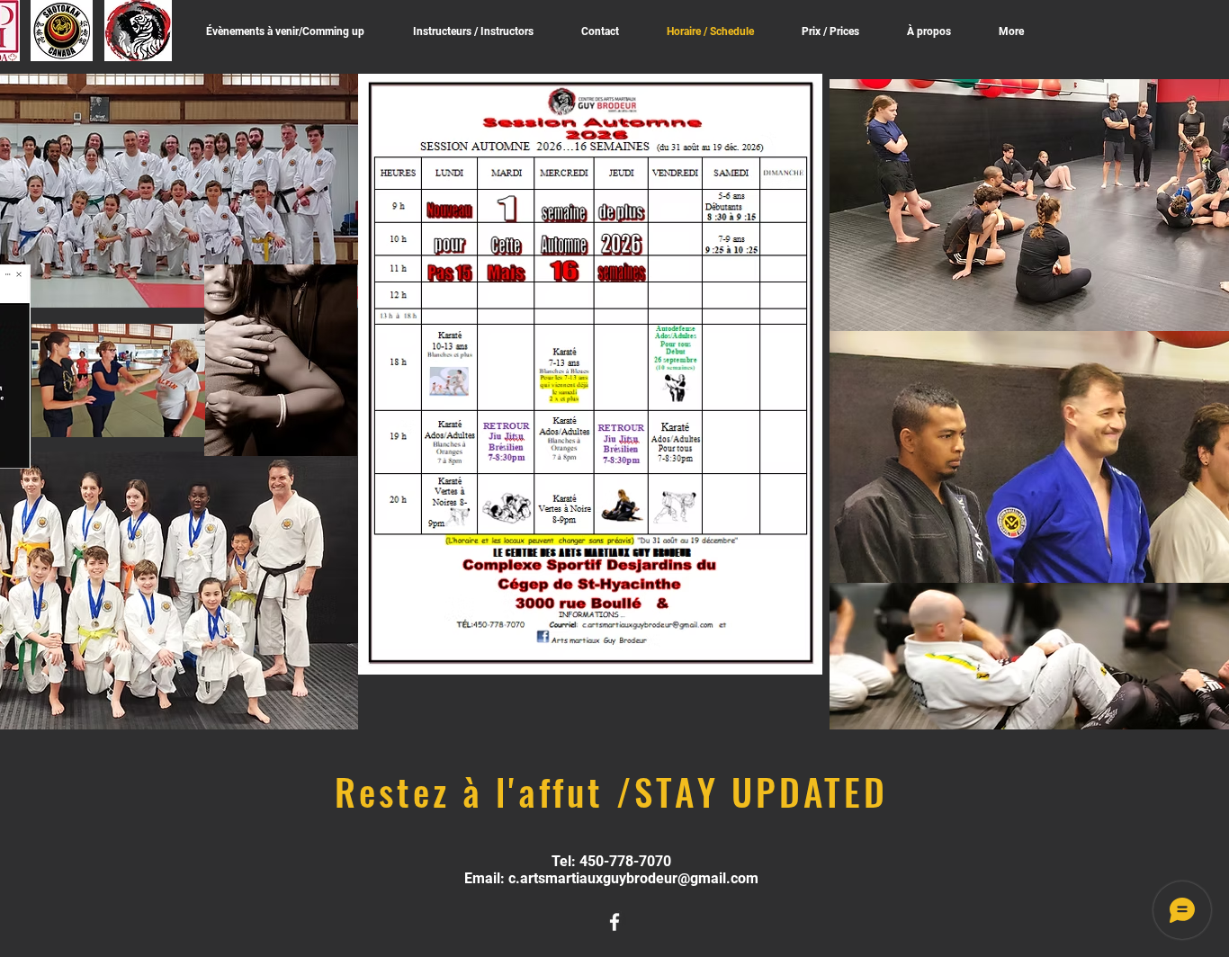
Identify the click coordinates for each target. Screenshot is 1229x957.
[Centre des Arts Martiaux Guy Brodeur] (614, 922)
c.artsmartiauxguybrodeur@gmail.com (633, 878)
